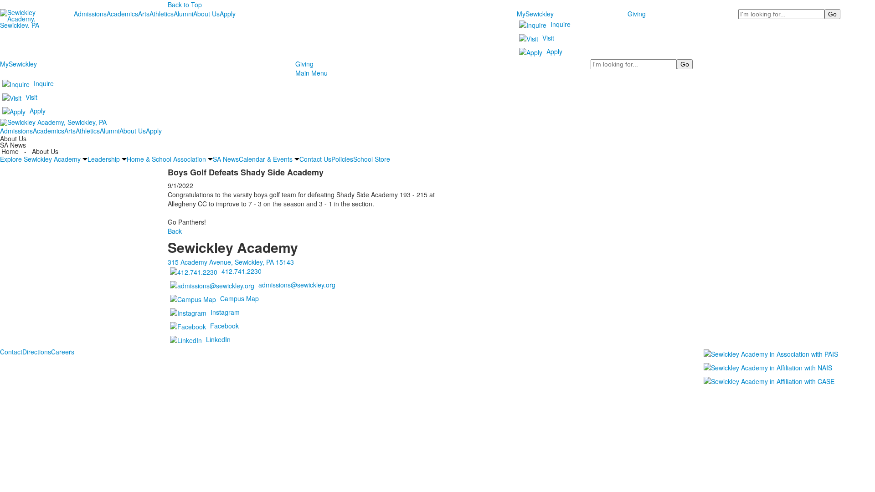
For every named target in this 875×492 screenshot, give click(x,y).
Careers (62, 351)
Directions (36, 351)
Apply (228, 13)
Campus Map (239, 298)
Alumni (183, 13)
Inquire (561, 24)
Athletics (161, 13)
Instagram (225, 312)
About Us (206, 13)
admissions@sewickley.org (296, 284)
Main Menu (311, 72)
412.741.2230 (241, 271)
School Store (371, 159)
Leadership (104, 159)
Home (11, 151)
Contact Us (315, 159)
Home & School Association (166, 159)
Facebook (224, 325)
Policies (342, 159)
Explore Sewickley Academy (40, 159)
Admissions (90, 13)
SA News (226, 159)
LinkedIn (218, 339)
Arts (143, 13)
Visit (548, 37)
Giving (637, 13)
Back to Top (185, 4)
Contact (11, 351)
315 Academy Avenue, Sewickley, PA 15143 (231, 261)
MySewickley (535, 13)
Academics (122, 13)
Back (175, 231)
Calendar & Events (266, 159)
